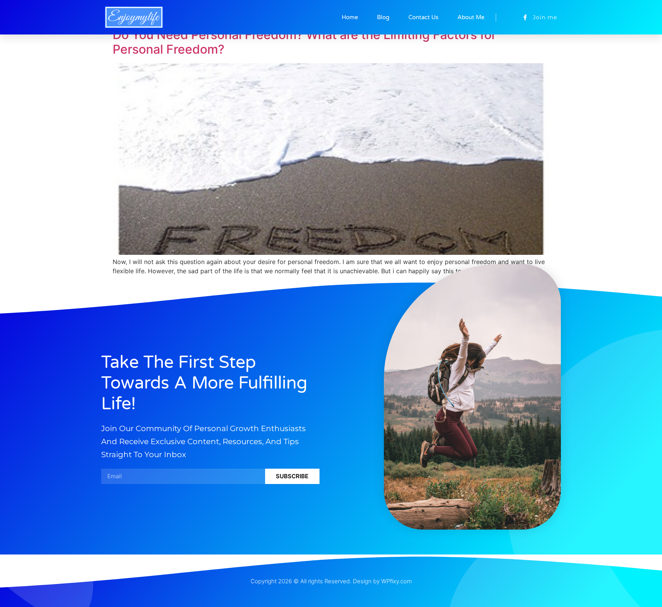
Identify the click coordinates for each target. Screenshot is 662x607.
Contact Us (423, 17)
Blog (383, 17)
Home (350, 17)
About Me (470, 17)
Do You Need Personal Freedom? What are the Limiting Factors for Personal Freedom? (304, 42)
